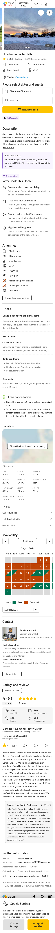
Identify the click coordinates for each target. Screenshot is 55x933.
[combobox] (4, 609)
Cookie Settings (13, 925)
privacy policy (38, 916)
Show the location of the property (27, 446)
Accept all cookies (38, 925)
